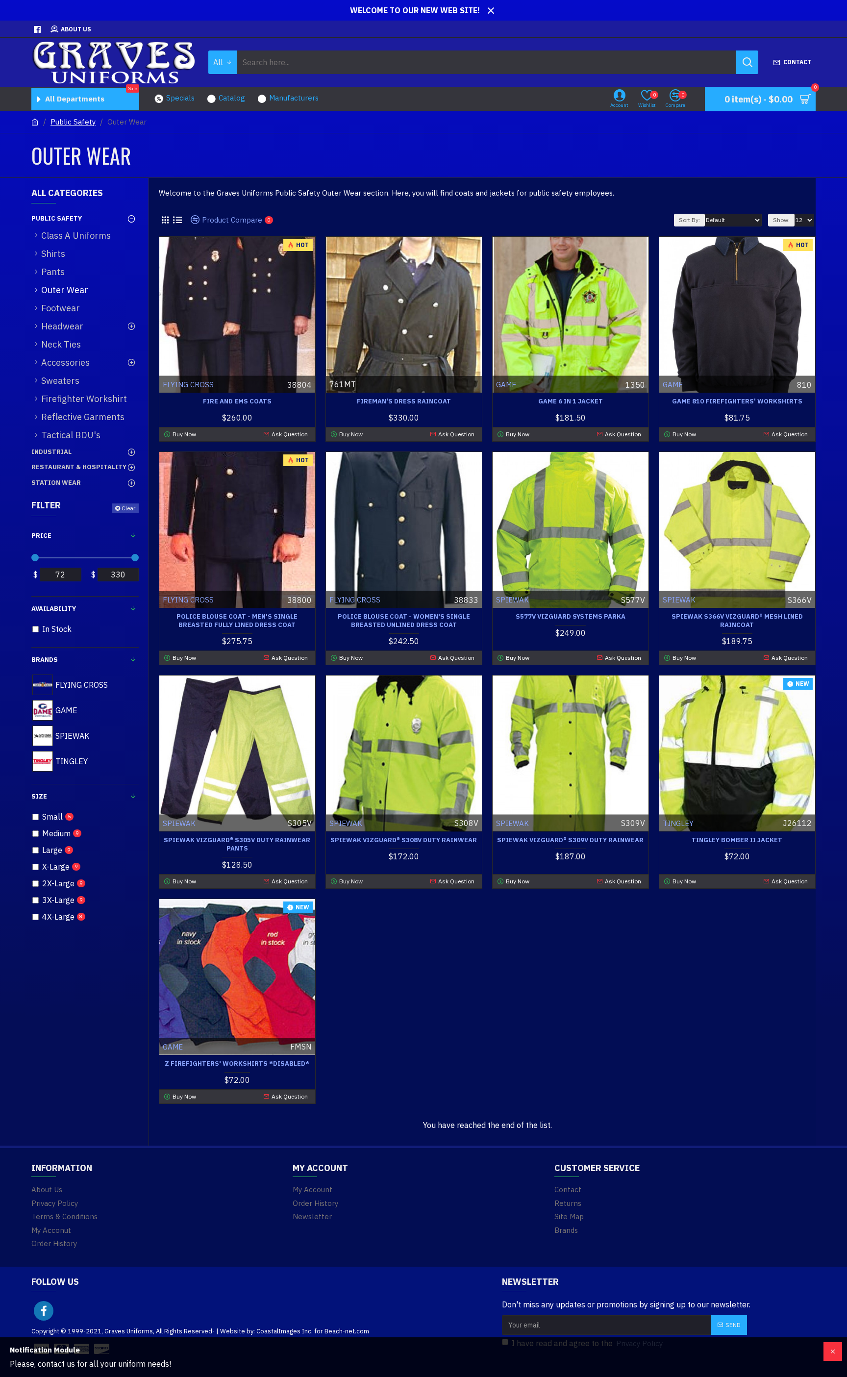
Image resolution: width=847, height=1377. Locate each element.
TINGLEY (678, 823)
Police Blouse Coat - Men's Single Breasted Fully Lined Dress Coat (237, 621)
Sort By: (689, 220)
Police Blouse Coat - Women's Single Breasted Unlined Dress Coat (404, 621)
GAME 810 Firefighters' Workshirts (737, 401)
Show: (781, 220)
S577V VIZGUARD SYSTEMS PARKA (570, 617)
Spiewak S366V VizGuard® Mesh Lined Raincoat (737, 621)
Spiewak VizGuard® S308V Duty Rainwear (403, 840)
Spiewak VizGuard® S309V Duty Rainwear (570, 840)
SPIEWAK (512, 599)
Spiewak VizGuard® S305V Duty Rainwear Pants (237, 844)
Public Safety (73, 121)
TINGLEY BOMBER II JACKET (737, 840)
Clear (128, 508)
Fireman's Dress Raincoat (404, 401)
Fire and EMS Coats (237, 401)
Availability (53, 608)
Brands (44, 659)
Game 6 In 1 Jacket (570, 401)
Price (41, 535)
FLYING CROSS (188, 384)
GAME (506, 384)
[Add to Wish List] (249, 1083)
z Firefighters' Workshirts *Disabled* (237, 1064)
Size (39, 796)
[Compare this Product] (268, 1083)
